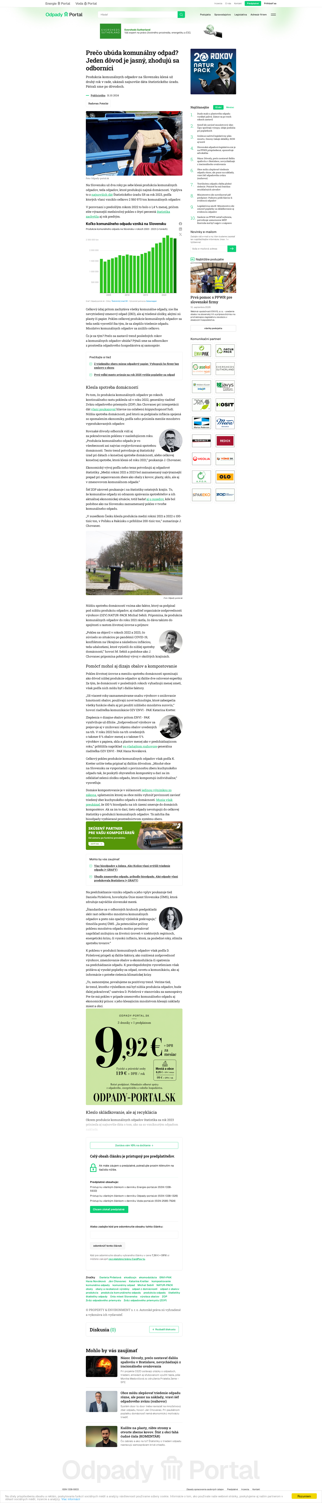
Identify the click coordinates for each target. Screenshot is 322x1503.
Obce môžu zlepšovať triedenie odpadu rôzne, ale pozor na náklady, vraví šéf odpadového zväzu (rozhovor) (215, 174)
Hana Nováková (96, 1281)
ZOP (164, 1296)
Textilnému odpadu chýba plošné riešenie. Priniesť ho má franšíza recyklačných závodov (214, 186)
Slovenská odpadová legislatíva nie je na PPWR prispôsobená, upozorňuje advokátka (216, 150)
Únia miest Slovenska (123, 1296)
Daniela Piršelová (110, 1277)
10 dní (218, 107)
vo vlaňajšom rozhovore (140, 746)
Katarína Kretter (139, 1281)
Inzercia (218, 3)
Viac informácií (70, 1499)
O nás (228, 3)
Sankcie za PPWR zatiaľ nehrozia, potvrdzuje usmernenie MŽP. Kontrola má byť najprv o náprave (214, 220)
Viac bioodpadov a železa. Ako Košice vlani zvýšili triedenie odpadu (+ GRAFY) (132, 867)
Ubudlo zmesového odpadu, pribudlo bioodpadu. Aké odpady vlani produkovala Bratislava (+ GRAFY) (136, 878)
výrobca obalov (149, 1296)
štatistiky (174, 1292)
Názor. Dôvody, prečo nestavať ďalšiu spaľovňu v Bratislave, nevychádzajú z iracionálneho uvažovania (216, 161)
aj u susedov (155, 499)
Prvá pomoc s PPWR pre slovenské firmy (211, 299)
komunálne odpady (98, 1285)
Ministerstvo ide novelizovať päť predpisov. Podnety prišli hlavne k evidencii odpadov (214, 197)
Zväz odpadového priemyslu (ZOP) (145, 1300)
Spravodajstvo (222, 14)
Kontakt (238, 3)
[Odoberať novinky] (231, 248)
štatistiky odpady (97, 1296)
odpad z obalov (169, 1289)
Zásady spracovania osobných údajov (205, 1489)
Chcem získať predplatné (108, 1209)
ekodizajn (130, 1277)
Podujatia (205, 14)
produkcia (92, 1292)
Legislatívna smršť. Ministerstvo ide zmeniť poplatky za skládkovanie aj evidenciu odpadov (215, 209)
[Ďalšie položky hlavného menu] (273, 14)
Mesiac (230, 107)
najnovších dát (102, 195)
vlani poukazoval (103, 409)
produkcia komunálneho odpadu (121, 1292)
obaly (89, 1289)
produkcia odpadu (155, 1292)
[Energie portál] (58, 3)
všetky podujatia (213, 328)
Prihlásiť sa (270, 3)
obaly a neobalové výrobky (112, 1289)
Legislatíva (240, 14)
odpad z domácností (144, 1289)
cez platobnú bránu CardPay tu (127, 1259)
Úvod (64, 14)
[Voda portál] (86, 3)
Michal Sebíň (146, 1285)
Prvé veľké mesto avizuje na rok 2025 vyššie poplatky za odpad (134, 374)
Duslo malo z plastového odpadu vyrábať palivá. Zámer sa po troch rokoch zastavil (214, 116)
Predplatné (253, 3)
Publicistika (98, 95)
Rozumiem (304, 1496)
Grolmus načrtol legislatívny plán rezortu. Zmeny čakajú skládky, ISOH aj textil (216, 139)
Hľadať (181, 14)
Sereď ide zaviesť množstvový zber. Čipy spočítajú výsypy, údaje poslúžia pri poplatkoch (216, 127)
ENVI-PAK (165, 1277)
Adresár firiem (259, 14)
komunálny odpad (124, 1285)
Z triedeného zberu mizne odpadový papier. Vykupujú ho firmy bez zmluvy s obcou (136, 365)
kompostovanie (161, 1281)
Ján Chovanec (117, 1281)
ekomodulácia (148, 1277)
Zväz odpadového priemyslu (103, 1300)
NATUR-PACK (164, 1285)
